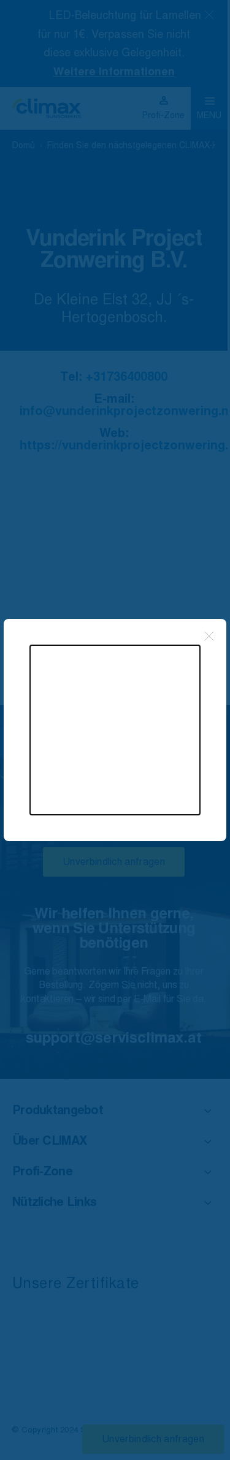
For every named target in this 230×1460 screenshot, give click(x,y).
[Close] (209, 636)
